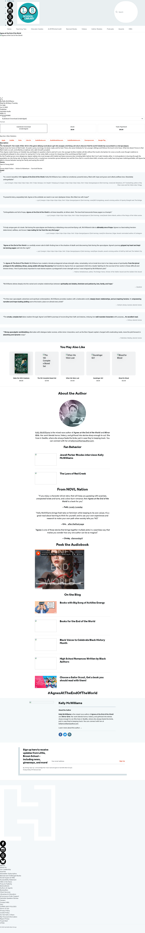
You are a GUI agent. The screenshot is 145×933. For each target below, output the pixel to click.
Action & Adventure (22, 168)
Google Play (102, 140)
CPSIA (2, 923)
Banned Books (71, 29)
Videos (84, 29)
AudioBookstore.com (73, 140)
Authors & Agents (6, 888)
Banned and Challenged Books (10, 875)
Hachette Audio (5, 111)
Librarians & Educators (8, 894)
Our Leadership (5, 869)
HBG (130, 29)
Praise (2, 170)
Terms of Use (37, 769)
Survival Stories (36, 168)
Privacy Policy (27, 769)
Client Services (5, 892)
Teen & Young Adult (7, 164)
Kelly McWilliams (8, 101)
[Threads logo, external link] (10, 17)
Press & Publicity (6, 884)
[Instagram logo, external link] (10, 11)
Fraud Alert (4, 921)
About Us (3, 867)
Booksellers (4, 890)
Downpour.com (89, 140)
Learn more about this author (69, 727)
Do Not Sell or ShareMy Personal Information (8, 916)
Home (9, 29)
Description (4, 143)
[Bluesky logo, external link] (10, 23)
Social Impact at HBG (7, 877)
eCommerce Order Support (9, 896)
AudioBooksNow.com (56, 140)
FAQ (1, 904)
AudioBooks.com (40, 140)
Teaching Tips (21, 29)
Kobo (20, 140)
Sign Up (122, 761)
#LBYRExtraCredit (54, 29)
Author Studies (96, 29)
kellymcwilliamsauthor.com (82, 440)
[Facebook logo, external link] (10, 5)
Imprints (3, 871)
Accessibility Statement (8, 880)
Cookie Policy (4, 912)
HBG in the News (6, 882)
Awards (121, 29)
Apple (3, 140)
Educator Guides (37, 29)
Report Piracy (4, 919)
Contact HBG (4, 902)
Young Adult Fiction (7, 168)
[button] (72, 99)
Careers (2, 900)
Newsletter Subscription (8, 873)
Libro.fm (28, 140)
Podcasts (110, 29)
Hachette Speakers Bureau (9, 898)
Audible (11, 140)
